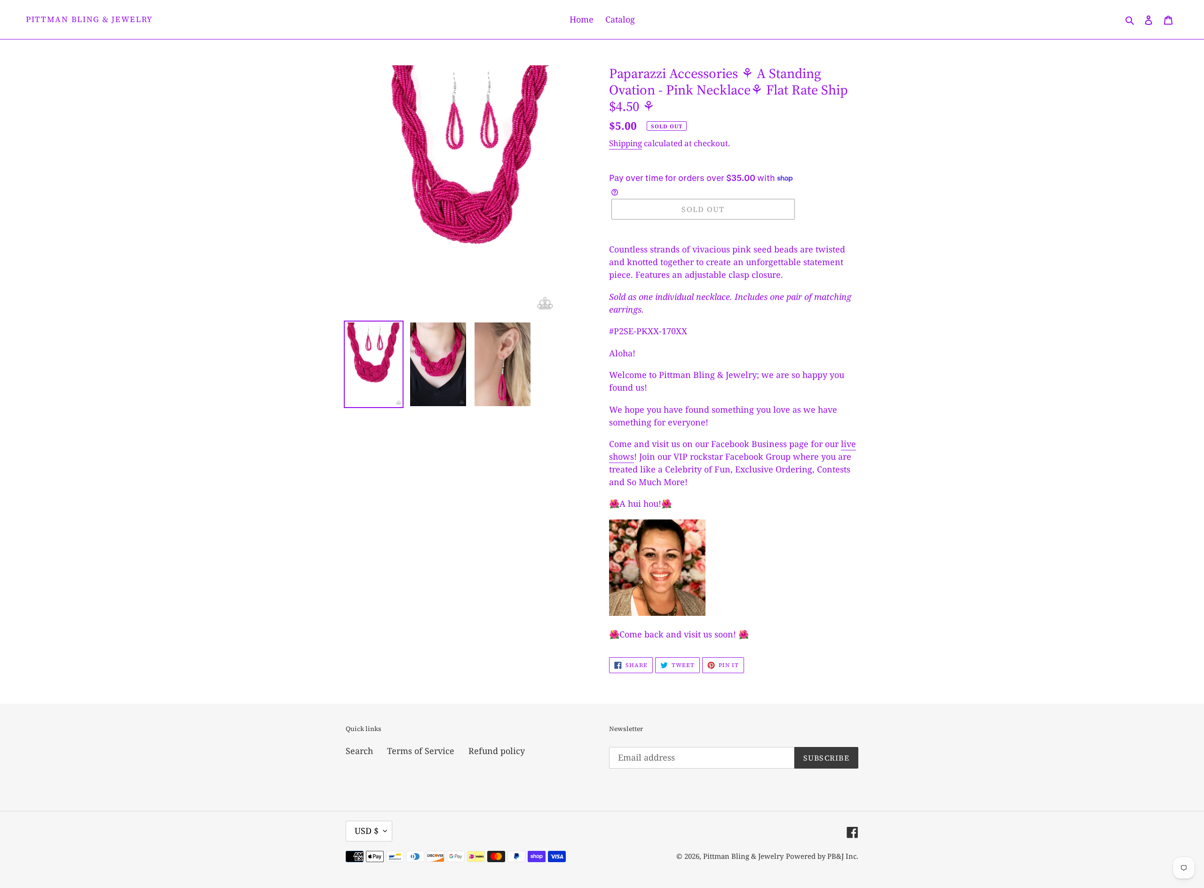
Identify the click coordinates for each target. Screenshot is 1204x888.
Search (359, 750)
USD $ (367, 830)
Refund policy (496, 750)
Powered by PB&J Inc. (822, 856)
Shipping (625, 143)
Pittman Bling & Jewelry (89, 19)
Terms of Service (420, 750)
